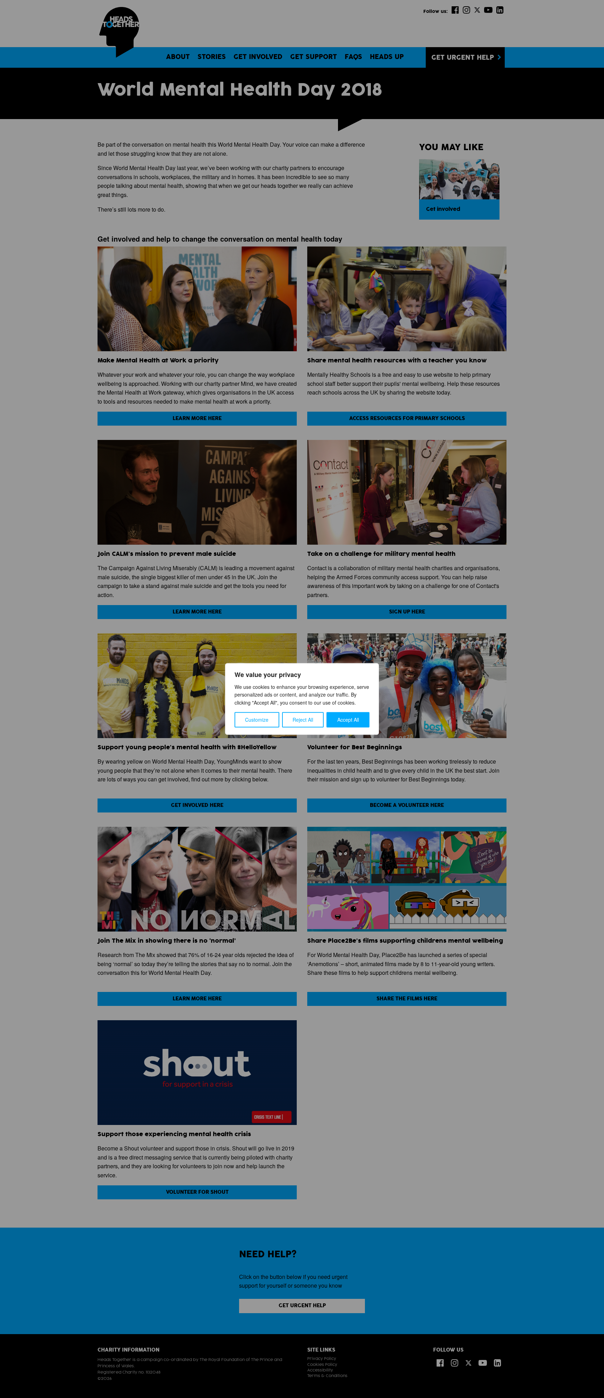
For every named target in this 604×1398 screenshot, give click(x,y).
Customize (256, 719)
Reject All (303, 719)
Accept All (348, 719)
